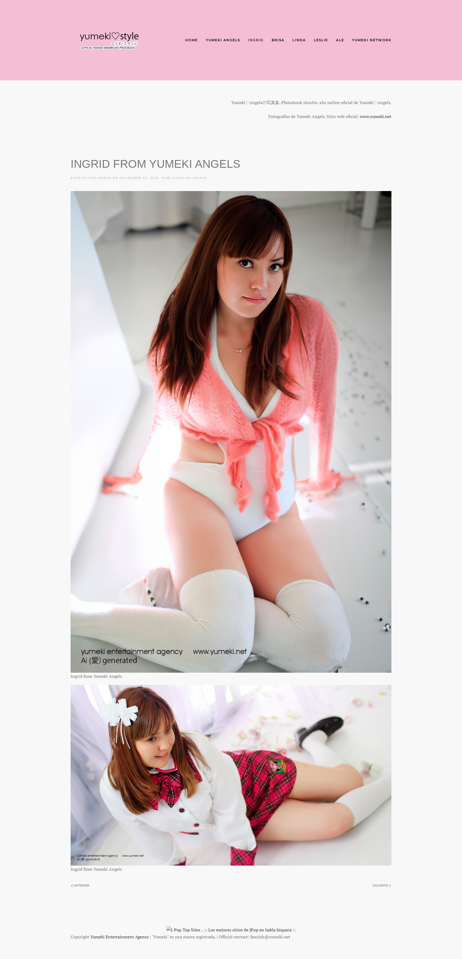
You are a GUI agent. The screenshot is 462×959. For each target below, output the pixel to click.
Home (191, 40)
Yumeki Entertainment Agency (119, 937)
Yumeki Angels (223, 40)
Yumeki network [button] (371, 40)
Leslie (321, 40)
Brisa (278, 40)
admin (104, 178)
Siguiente (380, 885)
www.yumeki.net (375, 116)
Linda (299, 40)
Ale (340, 40)
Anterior (81, 885)
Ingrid (256, 40)
